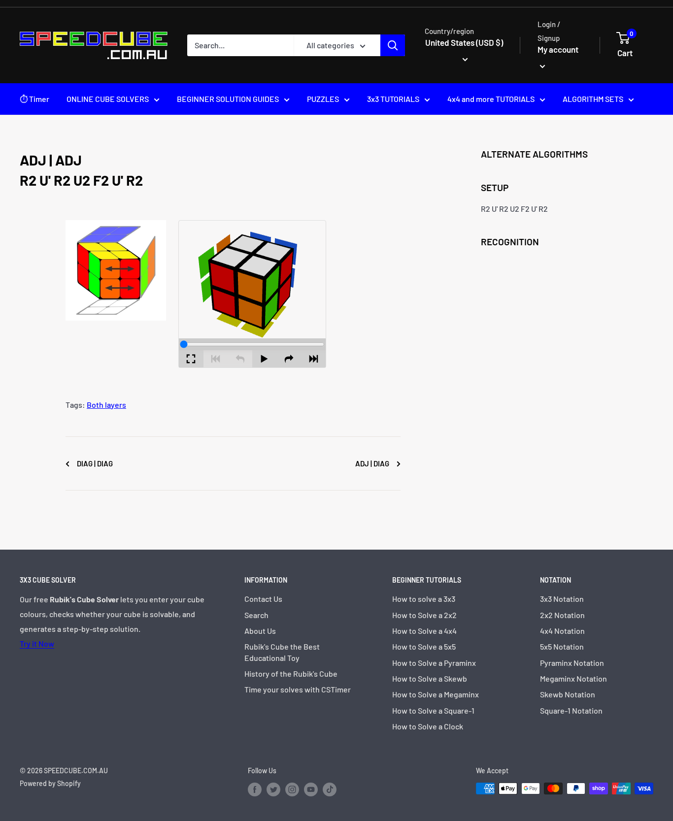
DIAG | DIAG (94, 463)
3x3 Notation (562, 598)
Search (256, 615)
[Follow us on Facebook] (255, 789)
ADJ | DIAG (373, 463)
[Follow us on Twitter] (273, 789)
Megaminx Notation (573, 678)
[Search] (392, 45)
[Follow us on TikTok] (329, 789)
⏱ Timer (34, 98)
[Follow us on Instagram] (292, 789)
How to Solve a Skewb (429, 678)
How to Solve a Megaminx (435, 694)
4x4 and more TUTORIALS (491, 98)
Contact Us (263, 598)
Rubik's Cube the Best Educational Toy (282, 652)
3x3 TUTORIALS (393, 98)
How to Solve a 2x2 (424, 615)
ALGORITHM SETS (593, 98)
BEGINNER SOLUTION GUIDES (228, 98)
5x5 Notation (562, 646)
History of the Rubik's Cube (290, 673)
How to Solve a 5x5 (424, 646)
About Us (260, 630)
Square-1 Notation (571, 710)
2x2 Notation (562, 615)
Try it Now (37, 643)
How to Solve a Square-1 (433, 710)
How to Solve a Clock (427, 726)
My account (558, 49)
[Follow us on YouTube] (311, 789)
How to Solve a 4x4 (424, 630)
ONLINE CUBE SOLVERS (108, 98)
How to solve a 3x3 (423, 598)
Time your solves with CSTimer (297, 689)
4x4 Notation (562, 630)
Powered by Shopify (50, 783)
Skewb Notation (567, 694)
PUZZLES (323, 98)
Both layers (106, 404)
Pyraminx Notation (572, 662)
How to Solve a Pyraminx (434, 662)
